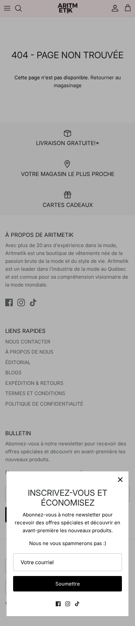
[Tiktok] (77, 603)
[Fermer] (120, 479)
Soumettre (67, 584)
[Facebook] (58, 603)
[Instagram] (67, 603)
